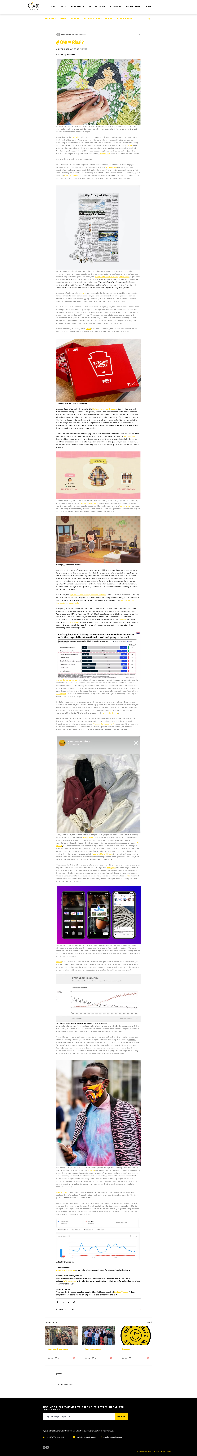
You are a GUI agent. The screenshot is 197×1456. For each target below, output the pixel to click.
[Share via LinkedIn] (68, 1302)
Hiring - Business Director (93, 1349)
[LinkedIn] (47, 1447)
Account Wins (124, 19)
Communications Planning (98, 19)
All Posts (50, 19)
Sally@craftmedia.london (86, 1437)
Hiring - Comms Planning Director (58, 1349)
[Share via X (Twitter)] (63, 1302)
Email (45, 1411)
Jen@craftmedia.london (113, 1437)
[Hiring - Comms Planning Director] (61, 1335)
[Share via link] (74, 1302)
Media (63, 19)
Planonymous (126, 1349)
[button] (149, 19)
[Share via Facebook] (57, 1302)
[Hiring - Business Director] (98, 1335)
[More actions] (139, 34)
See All (149, 1322)
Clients (75, 19)
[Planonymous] (135, 1335)
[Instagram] (44, 1447)
